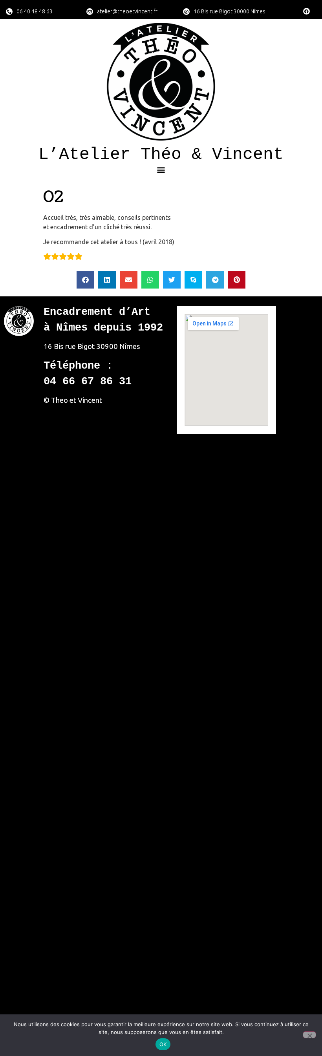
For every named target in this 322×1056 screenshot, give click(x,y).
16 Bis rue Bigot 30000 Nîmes (229, 11)
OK (163, 1044)
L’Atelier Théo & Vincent (161, 154)
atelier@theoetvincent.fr (127, 11)
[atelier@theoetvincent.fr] (89, 11)
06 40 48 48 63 (34, 11)
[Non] (309, 1034)
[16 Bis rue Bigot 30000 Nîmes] (186, 11)
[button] (161, 169)
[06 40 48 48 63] (9, 11)
